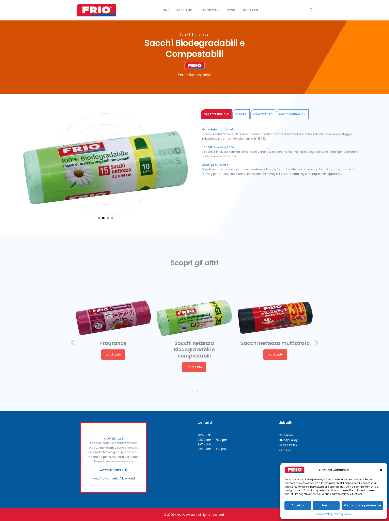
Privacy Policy (342, 514)
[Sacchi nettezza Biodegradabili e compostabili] (194, 318)
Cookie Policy (324, 514)
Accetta (298, 505)
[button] (381, 470)
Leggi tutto (113, 354)
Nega (326, 505)
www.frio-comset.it (113, 470)
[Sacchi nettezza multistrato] (275, 318)
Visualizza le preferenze (362, 505)
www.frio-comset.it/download (113, 478)
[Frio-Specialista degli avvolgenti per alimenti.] (96, 10)
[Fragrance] (113, 318)
